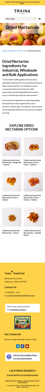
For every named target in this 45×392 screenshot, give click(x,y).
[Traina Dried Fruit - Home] (23, 11)
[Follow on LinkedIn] (18, 346)
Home (4, 51)
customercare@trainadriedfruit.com (20, 295)
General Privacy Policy (31, 381)
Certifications (22, 382)
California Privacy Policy (13, 381)
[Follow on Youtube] (27, 346)
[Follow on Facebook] (22, 346)
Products (12, 51)
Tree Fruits (21, 51)
